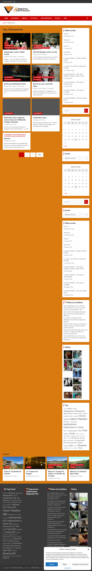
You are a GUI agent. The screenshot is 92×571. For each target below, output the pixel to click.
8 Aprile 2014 (8, 86)
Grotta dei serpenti (80, 433)
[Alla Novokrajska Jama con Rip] (46, 41)
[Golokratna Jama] (46, 107)
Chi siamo (14, 18)
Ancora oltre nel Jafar (53, 540)
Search (86, 111)
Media (24, 18)
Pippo (44, 54)
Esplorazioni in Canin (74, 427)
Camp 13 (66, 46)
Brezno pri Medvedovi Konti (15, 84)
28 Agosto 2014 (37, 54)
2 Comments (20, 86)
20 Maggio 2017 (30, 476)
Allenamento (9, 45)
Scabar (66, 446)
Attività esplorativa (19, 134)
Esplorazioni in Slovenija (12, 47)
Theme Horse (35, 568)
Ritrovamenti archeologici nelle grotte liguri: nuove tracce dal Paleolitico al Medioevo (75, 313)
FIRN (79, 431)
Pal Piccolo (75, 438)
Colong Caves (73, 422)
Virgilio (80, 448)
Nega (64, 564)
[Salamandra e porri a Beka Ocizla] (17, 41)
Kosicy (83, 436)
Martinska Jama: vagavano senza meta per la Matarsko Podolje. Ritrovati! (15, 120)
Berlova (7, 139)
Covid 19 (66, 34)
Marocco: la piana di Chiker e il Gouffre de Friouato (56, 473)
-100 (65, 409)
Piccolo (82, 438)
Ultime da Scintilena (58, 489)
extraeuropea (72, 431)
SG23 (75, 445)
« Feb (65, 146)
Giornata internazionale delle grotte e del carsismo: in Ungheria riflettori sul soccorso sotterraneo (75, 332)
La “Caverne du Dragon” (32, 472)
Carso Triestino (78, 419)
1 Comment (21, 56)
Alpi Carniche (68, 413)
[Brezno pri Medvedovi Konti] (17, 73)
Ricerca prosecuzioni (18, 136)
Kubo (15, 56)
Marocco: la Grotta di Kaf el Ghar (78, 472)
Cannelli (75, 416)
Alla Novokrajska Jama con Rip (45, 52)
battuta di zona (68, 416)
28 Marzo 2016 (8, 56)
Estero (65, 431)
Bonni (15, 124)
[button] (88, 549)
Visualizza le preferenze (80, 564)
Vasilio (75, 448)
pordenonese (70, 440)
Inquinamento (74, 436)
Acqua (75, 408)
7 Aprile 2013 (8, 141)
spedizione (66, 448)
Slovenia (82, 445)
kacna (80, 436)
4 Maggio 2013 (74, 476)
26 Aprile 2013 (37, 120)
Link (65, 18)
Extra (57, 18)
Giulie (72, 433)
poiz (65, 440)
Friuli (84, 430)
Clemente (66, 422)
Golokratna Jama (39, 118)
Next (39, 155)
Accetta (51, 564)
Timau (71, 448)
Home (6, 18)
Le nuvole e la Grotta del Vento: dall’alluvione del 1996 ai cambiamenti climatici (75, 319)
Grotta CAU (67, 52)
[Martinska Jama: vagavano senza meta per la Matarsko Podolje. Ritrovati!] (17, 107)
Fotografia (37, 79)
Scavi (71, 445)
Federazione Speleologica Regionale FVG (32, 491)
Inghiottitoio (67, 436)
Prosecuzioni (80, 440)
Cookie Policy (67, 568)
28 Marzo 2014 (37, 88)
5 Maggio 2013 (52, 478)
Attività (33, 18)
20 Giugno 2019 (8, 476)
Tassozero (67, 40)
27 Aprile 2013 (8, 124)
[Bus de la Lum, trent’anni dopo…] (46, 73)
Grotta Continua (18, 568)
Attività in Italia (48, 77)
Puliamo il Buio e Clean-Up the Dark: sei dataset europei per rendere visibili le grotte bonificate (75, 325)
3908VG (69, 409)
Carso (66, 419)
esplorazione (70, 424)
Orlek (69, 438)
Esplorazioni (46, 18)
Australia (85, 413)
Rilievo (80, 443)
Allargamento (69, 411)
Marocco (65, 438)
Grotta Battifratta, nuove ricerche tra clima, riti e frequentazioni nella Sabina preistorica (75, 338)
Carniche (82, 416)
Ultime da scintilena (75, 302)
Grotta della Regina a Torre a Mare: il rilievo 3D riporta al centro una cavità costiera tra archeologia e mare (74, 307)
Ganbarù (66, 434)
